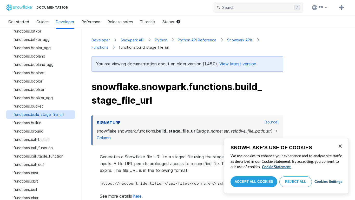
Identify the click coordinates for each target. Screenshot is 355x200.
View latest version (237, 63)
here (137, 196)
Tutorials (147, 22)
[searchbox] (257, 7)
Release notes (120, 22)
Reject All (295, 182)
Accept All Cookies (254, 182)
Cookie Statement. (276, 167)
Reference (91, 22)
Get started (18, 22)
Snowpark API (132, 40)
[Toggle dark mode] (341, 7)
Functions (99, 47)
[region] (286, 166)
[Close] (340, 146)
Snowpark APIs (240, 40)
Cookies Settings (328, 182)
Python (161, 40)
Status (168, 22)
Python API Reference (197, 40)
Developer (65, 22)
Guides (42, 22)
